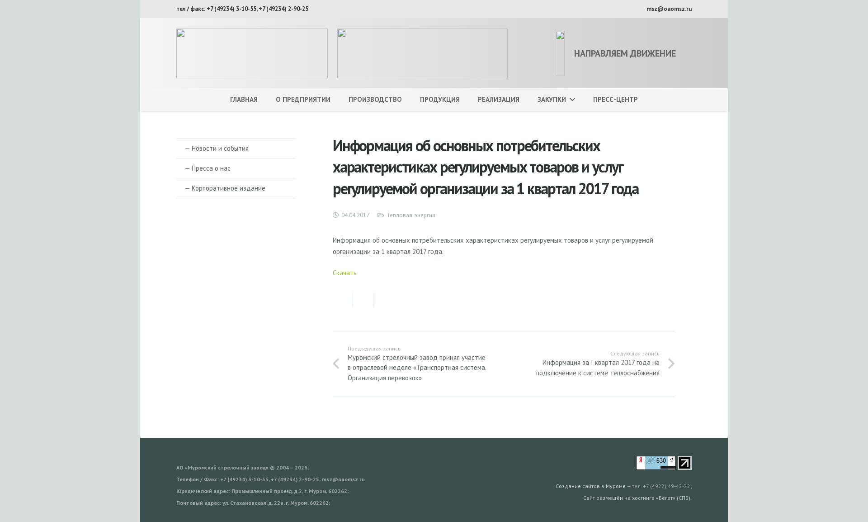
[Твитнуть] (363, 299)
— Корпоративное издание (224, 188)
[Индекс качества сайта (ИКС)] (656, 467)
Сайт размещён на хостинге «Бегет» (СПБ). (637, 497)
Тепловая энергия (411, 215)
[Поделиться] (343, 299)
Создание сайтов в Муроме (591, 486)
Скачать (345, 272)
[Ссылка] (252, 53)
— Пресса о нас (207, 168)
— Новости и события (216, 148)
